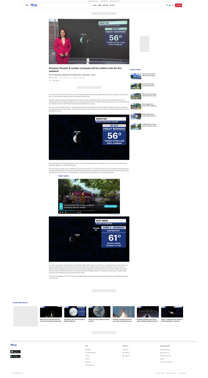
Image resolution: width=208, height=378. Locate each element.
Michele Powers (53, 77)
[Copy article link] (58, 80)
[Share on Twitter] (56, 80)
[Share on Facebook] (54, 80)
